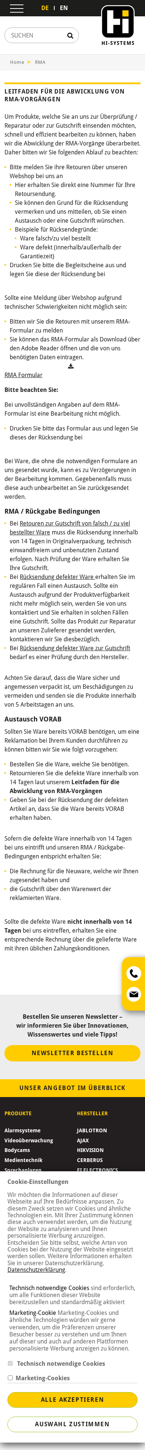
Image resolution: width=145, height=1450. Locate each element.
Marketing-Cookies (41, 1378)
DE (45, 8)
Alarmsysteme (22, 1130)
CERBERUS (90, 1160)
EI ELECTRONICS (97, 1170)
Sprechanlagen (23, 1170)
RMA (40, 62)
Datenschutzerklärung (36, 1269)
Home (17, 62)
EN (64, 8)
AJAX (83, 1140)
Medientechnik (23, 1160)
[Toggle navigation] (17, 8)
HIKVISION (90, 1150)
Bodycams (17, 1150)
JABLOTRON (92, 1130)
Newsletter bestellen (73, 1053)
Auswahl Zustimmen (72, 1424)
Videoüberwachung (28, 1140)
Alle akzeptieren (72, 1399)
